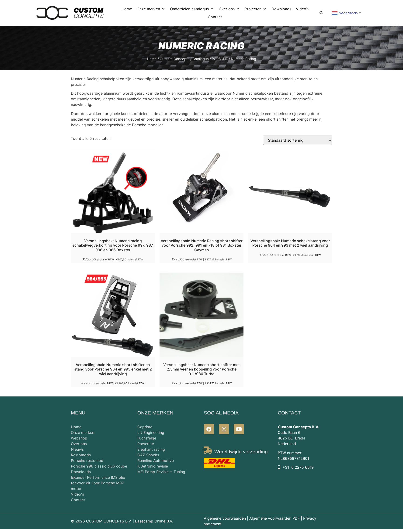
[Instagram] (224, 429)
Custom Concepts (174, 59)
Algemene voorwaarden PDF (274, 518)
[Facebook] (209, 429)
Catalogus (200, 59)
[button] (151, 9)
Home (152, 59)
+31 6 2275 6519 (298, 467)
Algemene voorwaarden (225, 518)
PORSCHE (220, 59)
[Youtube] (239, 429)
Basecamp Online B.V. (154, 521)
